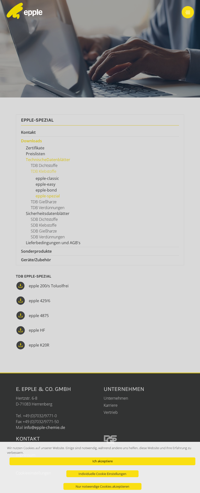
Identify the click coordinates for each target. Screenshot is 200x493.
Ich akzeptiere (102, 461)
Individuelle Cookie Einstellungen (102, 474)
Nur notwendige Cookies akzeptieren (102, 486)
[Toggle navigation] (188, 12)
